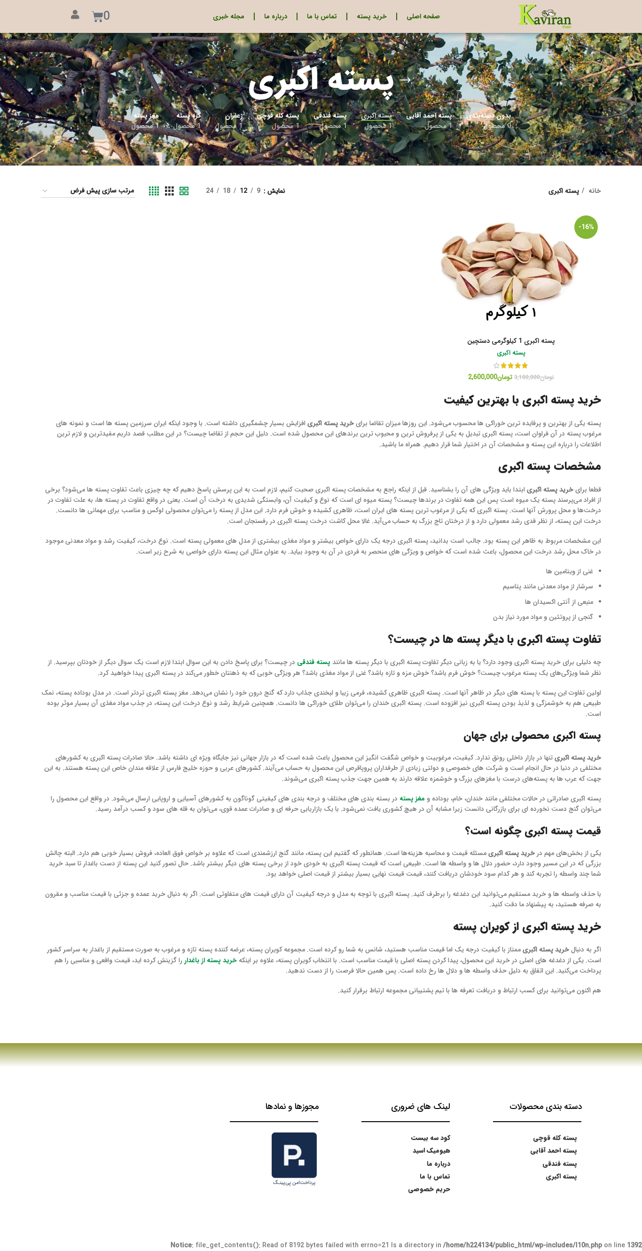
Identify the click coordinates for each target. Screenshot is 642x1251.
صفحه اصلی (423, 16)
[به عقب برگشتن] (405, 80)
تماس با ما (322, 16)
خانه (594, 191)
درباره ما (275, 16)
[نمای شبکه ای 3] (169, 191)
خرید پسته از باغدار (210, 960)
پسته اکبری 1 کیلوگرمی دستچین (511, 341)
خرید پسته (372, 16)
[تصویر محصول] (511, 272)
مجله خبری (228, 16)
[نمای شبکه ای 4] (154, 191)
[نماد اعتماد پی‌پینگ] (294, 1159)
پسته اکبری (511, 353)
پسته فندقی (313, 662)
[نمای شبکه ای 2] (184, 191)
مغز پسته (412, 798)
